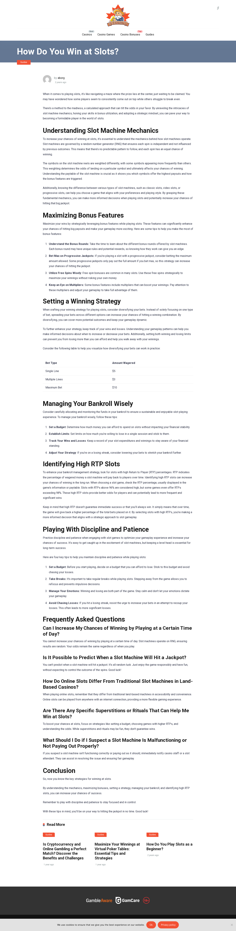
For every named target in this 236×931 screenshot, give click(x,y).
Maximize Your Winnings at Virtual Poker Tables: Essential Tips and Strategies (117, 851)
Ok (151, 924)
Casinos (87, 34)
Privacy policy (168, 924)
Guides (150, 34)
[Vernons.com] (118, 15)
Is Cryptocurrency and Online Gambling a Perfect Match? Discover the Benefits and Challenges (64, 851)
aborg (61, 78)
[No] (231, 925)
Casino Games (106, 34)
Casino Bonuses (130, 34)
